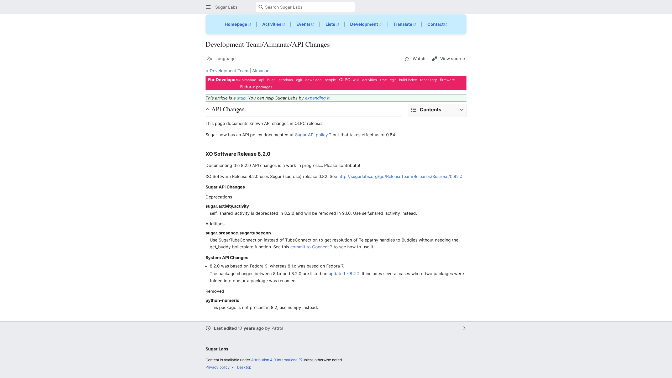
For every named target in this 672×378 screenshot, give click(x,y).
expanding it (317, 98)
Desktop (244, 367)
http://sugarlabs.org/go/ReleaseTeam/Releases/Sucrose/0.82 (398, 176)
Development (364, 24)
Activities (271, 24)
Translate (402, 24)
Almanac (260, 70)
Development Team (229, 70)
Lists (330, 24)
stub (241, 98)
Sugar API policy (311, 134)
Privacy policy (218, 367)
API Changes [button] (227, 109)
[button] (208, 7)
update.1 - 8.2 (342, 273)
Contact (435, 24)
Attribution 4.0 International (274, 360)
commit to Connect (309, 246)
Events (303, 24)
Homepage (236, 24)
